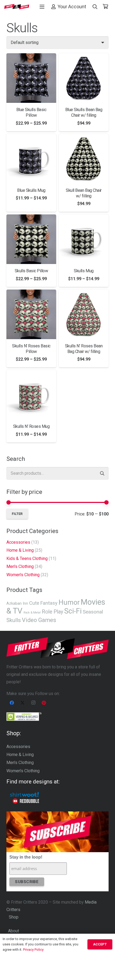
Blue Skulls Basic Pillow (31, 112)
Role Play (52, 612)
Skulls (13, 620)
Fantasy (48, 603)
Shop (13, 917)
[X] (22, 702)
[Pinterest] (44, 702)
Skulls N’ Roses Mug (31, 426)
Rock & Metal (32, 612)
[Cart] (105, 6)
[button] (42, 6)
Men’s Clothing (20, 762)
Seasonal (93, 612)
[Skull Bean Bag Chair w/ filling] (84, 159)
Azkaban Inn (17, 603)
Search (102, 473)
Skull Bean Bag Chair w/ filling (83, 193)
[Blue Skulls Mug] (31, 159)
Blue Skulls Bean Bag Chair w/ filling (83, 112)
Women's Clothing (23, 574)
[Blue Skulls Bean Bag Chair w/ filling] (84, 78)
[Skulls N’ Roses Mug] (31, 395)
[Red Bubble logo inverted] (26, 801)
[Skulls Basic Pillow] (31, 239)
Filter (17, 514)
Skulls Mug (83, 270)
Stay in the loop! (25, 857)
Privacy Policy (33, 950)
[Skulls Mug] (84, 239)
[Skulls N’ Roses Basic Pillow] (31, 314)
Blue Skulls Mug (31, 190)
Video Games (39, 620)
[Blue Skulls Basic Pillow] (31, 78)
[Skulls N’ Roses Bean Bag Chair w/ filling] (84, 314)
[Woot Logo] (24, 794)
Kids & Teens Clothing (27, 558)
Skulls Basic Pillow (31, 270)
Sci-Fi (73, 611)
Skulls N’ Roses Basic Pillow (31, 348)
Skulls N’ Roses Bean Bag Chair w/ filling (83, 348)
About (13, 930)
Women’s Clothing (23, 770)
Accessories (18, 542)
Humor (69, 602)
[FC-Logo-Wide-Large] (16, 6)
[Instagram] (33, 702)
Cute (34, 603)
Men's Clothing (20, 566)
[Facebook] (11, 702)
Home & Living (20, 550)
